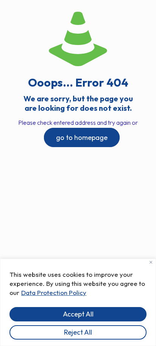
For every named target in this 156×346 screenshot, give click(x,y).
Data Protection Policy (53, 292)
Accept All (78, 314)
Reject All (78, 332)
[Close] (151, 262)
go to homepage (82, 137)
